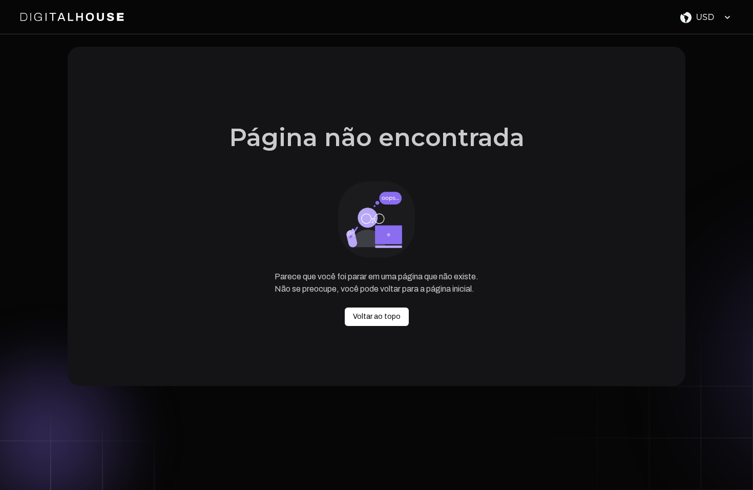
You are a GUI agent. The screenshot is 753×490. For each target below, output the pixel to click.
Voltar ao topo (377, 316)
